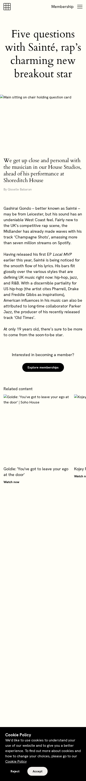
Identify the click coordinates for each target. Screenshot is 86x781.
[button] (79, 6)
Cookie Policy (16, 761)
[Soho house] (8, 7)
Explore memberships (43, 367)
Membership (62, 6)
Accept (37, 771)
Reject (15, 771)
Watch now (11, 482)
